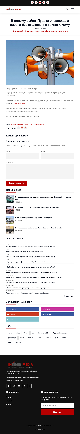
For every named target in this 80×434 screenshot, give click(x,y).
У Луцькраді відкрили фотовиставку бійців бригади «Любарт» (27, 262)
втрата (18, 342)
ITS (44, 430)
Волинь (20, 124)
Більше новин (69, 296)
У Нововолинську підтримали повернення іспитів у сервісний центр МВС (43, 198)
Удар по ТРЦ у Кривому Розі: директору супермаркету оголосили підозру (31, 257)
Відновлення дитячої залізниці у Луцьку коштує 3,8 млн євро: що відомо (30, 283)
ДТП (56, 338)
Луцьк (13, 124)
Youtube (12, 314)
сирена (26, 124)
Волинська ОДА (43, 333)
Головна (36, 29)
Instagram (47, 309)
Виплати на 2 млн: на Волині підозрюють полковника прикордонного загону (34, 277)
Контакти (9, 404)
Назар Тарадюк (11, 89)
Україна (30, 338)
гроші (22, 338)
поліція (10, 342)
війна (18, 333)
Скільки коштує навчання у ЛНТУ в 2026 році (33, 218)
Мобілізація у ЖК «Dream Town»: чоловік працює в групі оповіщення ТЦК (30, 246)
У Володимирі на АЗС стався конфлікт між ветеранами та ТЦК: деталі (31, 272)
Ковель (39, 338)
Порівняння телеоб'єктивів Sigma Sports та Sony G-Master (38, 228)
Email (43, 152)
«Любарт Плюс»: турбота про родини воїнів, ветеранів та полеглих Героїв (30, 267)
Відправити (57, 412)
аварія (64, 338)
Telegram (47, 314)
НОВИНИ (44, 29)
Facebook (12, 309)
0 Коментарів (33, 89)
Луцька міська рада (60, 333)
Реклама (9, 401)
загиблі (48, 338)
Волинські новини (19, 103)
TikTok (11, 319)
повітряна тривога (37, 124)
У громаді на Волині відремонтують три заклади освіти (24, 251)
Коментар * (10, 162)
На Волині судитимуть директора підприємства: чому (37, 207)
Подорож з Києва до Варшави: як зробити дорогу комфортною (27, 293)
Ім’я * (8, 152)
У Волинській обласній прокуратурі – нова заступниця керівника (27, 288)
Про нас (9, 397)
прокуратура (12, 338)
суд (33, 333)
